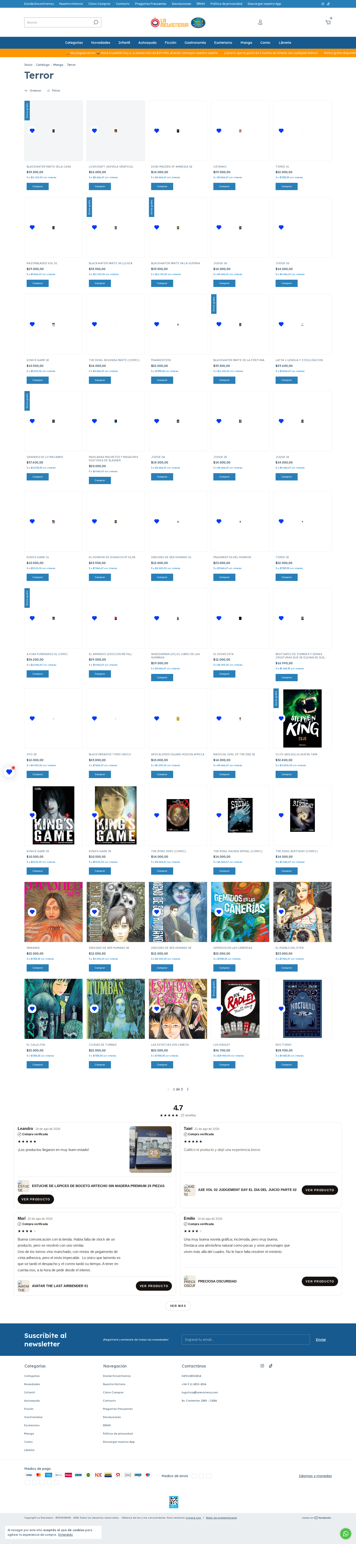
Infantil (124, 42)
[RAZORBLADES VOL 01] (53, 227)
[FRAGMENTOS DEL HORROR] (240, 521)
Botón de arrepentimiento (221, 1517)
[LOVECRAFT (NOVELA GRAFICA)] (115, 131)
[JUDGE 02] (302, 421)
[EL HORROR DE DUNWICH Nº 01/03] (115, 521)
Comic (265, 42)
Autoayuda (147, 42)
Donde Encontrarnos (39, 4)
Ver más (178, 1306)
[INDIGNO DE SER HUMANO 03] (116, 912)
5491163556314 (191, 1376)
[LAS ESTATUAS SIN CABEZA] (178, 1008)
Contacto (123, 4)
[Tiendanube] (317, 1518)
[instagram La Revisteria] (323, 4)
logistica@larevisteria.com (200, 1392)
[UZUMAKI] (240, 131)
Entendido (65, 1534)
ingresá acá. (193, 1517)
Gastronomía (195, 42)
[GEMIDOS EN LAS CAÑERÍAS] (240, 912)
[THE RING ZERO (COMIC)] (178, 815)
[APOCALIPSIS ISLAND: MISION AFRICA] (178, 718)
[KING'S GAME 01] (53, 521)
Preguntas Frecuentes (150, 4)
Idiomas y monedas (315, 1476)
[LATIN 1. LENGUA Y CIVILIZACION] (302, 324)
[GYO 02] (53, 718)
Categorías (74, 42)
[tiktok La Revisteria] (328, 4)
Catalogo (43, 65)
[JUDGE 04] (177, 421)
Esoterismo (223, 42)
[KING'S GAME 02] (53, 324)
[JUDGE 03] (240, 421)
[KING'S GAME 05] (53, 815)
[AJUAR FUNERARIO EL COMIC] (53, 618)
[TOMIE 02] (302, 521)
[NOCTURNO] (302, 1009)
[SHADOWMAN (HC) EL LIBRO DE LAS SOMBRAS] (177, 618)
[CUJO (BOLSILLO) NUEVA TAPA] (302, 718)
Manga (246, 42)
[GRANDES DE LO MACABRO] (53, 421)
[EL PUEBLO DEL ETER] (302, 912)
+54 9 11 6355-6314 (194, 1384)
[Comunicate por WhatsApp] (345, 1533)
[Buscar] (95, 22)
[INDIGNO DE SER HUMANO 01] (177, 521)
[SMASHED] (53, 912)
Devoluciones (181, 4)
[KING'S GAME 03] (116, 815)
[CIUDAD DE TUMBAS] (116, 1009)
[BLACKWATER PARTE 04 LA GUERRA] (177, 227)
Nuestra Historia (71, 4)
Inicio (28, 65)
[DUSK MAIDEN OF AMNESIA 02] (177, 131)
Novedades (100, 42)
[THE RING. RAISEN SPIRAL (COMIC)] (240, 815)
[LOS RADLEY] (240, 1009)
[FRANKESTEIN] (177, 324)
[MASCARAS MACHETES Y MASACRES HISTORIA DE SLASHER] (115, 421)
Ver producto (36, 1199)
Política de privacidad (226, 4)
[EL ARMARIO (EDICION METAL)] (115, 618)
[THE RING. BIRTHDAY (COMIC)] (302, 815)
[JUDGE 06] (240, 227)
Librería (285, 42)
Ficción (170, 42)
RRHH (201, 4)
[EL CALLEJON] (53, 1008)
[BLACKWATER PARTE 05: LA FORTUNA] (240, 324)
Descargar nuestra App (264, 4)
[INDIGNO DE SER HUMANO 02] (178, 912)
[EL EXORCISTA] (240, 618)
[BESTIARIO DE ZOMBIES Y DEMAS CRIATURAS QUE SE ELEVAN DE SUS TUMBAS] (302, 618)
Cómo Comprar (99, 4)
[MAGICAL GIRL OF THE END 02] (240, 718)
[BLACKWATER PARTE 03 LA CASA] (53, 131)
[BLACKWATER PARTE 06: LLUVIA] (115, 227)
